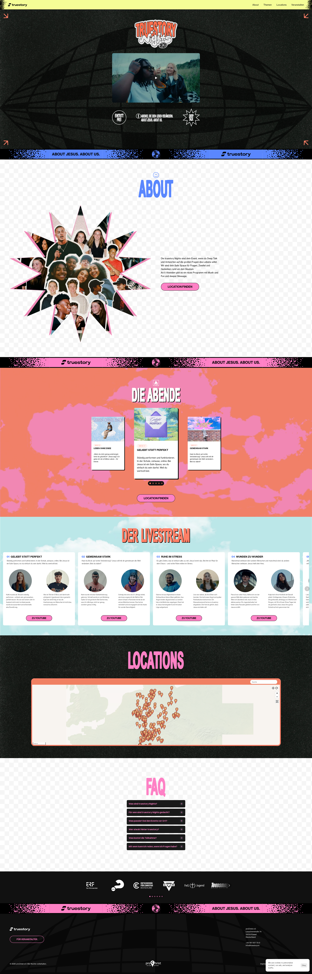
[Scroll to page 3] (156, 483)
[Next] (307, 588)
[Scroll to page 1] (150, 483)
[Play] (156, 78)
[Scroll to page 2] (153, 483)
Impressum (264, 964)
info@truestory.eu (252, 945)
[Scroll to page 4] (158, 483)
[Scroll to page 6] (162, 896)
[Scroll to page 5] (162, 483)
